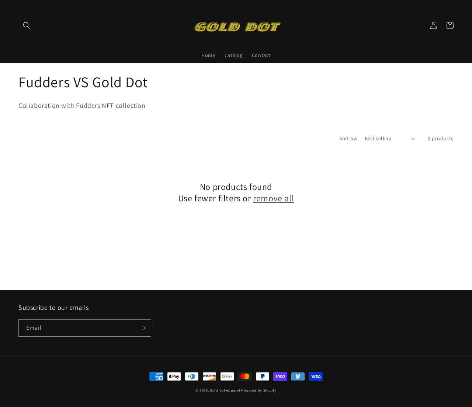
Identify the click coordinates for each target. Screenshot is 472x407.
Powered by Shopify (259, 390)
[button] (26, 25)
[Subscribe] (143, 328)
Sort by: (348, 138)
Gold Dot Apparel (225, 390)
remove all (273, 198)
